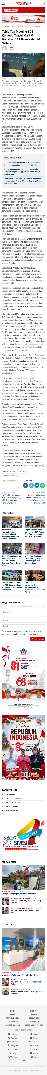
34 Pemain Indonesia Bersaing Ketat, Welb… (26, 983)
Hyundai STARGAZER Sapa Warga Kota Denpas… (27, 993)
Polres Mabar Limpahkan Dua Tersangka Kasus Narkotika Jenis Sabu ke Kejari (35, 587)
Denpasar (14, 898)
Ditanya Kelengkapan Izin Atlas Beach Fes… (19, 894)
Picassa (14, 1057)
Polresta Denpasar (14, 798)
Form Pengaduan (12, 1025)
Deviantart (14, 1049)
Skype (14, 1053)
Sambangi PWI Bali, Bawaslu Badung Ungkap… (26, 902)
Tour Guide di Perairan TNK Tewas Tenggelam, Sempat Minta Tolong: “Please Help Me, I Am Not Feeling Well (23, 181)
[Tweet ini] (31, 485)
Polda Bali (10, 794)
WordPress (35, 1042)
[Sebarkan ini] (25, 485)
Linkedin (35, 1046)
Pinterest (14, 1038)
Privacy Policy (12, 1018)
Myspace (35, 1049)
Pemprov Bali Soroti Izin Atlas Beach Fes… (26, 911)
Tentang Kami (12, 1022)
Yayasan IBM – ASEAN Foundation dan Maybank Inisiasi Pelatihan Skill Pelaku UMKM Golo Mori (11, 534)
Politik (21, 898)
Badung (5, 891)
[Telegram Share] (36, 485)
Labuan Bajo (24, 471)
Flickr (35, 1057)
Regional (11, 891)
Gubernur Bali (12, 811)
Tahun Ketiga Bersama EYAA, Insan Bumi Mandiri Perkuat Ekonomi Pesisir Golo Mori (11, 560)
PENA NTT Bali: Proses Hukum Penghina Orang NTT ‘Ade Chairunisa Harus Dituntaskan (11, 497)
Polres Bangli (12, 807)
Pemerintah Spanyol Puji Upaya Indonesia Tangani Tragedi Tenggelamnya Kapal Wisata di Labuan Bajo (23, 171)
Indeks (12, 1011)
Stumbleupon (14, 1042)
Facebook (14, 1034)
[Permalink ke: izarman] (4, 48)
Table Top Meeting (10, 476)
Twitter (35, 1034)
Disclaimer (34, 1018)
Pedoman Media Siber (34, 1025)
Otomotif (5, 973)
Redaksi (34, 1014)
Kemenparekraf (9, 471)
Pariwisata (21, 908)
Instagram (14, 1046)
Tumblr (35, 1038)
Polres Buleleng (13, 802)
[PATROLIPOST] (23, 4)
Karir (12, 1014)
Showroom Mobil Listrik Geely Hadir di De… (20, 975)
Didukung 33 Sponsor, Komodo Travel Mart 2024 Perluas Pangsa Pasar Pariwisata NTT (35, 497)
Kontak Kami (34, 1022)
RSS (24, 1061)
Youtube (35, 1053)
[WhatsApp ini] (42, 485)
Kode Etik (34, 1011)
